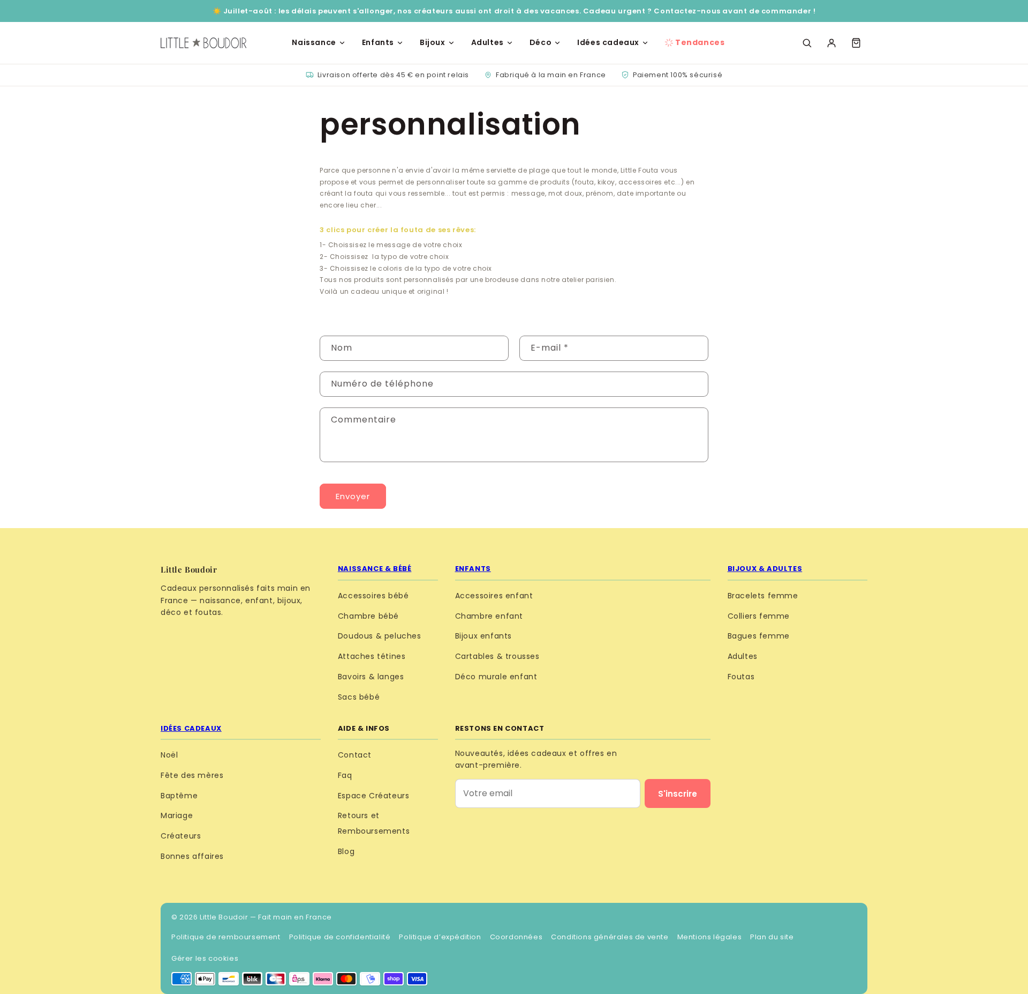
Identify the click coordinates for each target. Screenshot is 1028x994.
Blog (346, 851)
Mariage (177, 815)
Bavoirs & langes (371, 676)
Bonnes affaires (192, 856)
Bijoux (432, 42)
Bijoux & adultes (765, 568)
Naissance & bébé (375, 568)
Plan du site (771, 937)
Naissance (314, 42)
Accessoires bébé (373, 595)
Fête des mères (192, 775)
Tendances (699, 42)
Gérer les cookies (204, 958)
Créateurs (181, 835)
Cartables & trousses (497, 656)
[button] (856, 43)
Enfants (378, 42)
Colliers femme (759, 616)
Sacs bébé (359, 697)
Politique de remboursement (226, 937)
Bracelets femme (763, 595)
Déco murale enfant (496, 676)
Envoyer (353, 496)
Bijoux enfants (483, 635)
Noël (169, 755)
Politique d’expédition (440, 937)
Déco (540, 42)
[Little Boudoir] (203, 43)
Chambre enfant (489, 616)
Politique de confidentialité (340, 937)
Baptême (179, 795)
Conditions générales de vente (609, 937)
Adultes (487, 42)
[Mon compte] (831, 43)
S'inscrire (677, 793)
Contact (355, 755)
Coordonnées (516, 937)
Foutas (741, 676)
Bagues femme (759, 635)
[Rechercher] (807, 43)
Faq (345, 775)
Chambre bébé (368, 616)
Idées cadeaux (608, 42)
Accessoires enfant (494, 595)
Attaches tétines (372, 656)
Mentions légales (709, 937)
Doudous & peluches (379, 635)
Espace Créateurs (374, 795)
